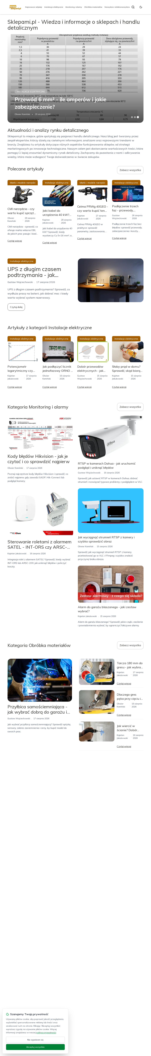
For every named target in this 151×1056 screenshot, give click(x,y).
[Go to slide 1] (132, 117)
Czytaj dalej (16, 307)
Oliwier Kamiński (22, 114)
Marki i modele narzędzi (22, 182)
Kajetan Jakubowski (17, 553)
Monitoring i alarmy (73, 7)
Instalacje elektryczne (53, 7)
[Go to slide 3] (138, 117)
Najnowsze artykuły (33, 7)
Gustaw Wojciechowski (89, 472)
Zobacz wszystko (130, 170)
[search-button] (133, 7)
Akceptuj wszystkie (35, 1047)
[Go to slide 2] (135, 117)
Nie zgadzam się (35, 1039)
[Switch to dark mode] (140, 7)
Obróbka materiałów (93, 7)
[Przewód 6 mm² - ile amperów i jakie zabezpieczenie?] (75, 78)
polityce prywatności (46, 1032)
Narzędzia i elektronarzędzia (117, 7)
